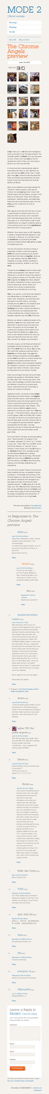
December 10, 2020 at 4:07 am (22, 939)
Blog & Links (24, 39)
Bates (20, 532)
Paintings (13, 27)
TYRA (21, 889)
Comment (14, 1025)
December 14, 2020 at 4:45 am (22, 957)
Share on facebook (18, 68)
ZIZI (19, 953)
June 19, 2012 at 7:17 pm (20, 622)
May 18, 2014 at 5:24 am (20, 875)
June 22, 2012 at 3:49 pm (20, 736)
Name (12, 1044)
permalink (37, 508)
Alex (20, 935)
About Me (12, 39)
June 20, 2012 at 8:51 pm (20, 702)
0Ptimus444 (24, 989)
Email (12, 1052)
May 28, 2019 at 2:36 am (20, 918)
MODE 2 (24, 10)
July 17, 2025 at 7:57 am (20, 994)
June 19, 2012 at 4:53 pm (20, 536)
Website (13, 1059)
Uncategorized (36, 505)
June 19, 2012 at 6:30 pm (25, 568)
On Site (12, 31)
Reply (14, 557)
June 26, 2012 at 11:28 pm (25, 788)
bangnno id (24, 971)
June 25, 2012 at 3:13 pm (20, 764)
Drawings (13, 22)
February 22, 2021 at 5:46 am (21, 975)
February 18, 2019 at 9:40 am (21, 893)
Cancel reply (29, 1013)
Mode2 (26, 563)
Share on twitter (23, 68)
